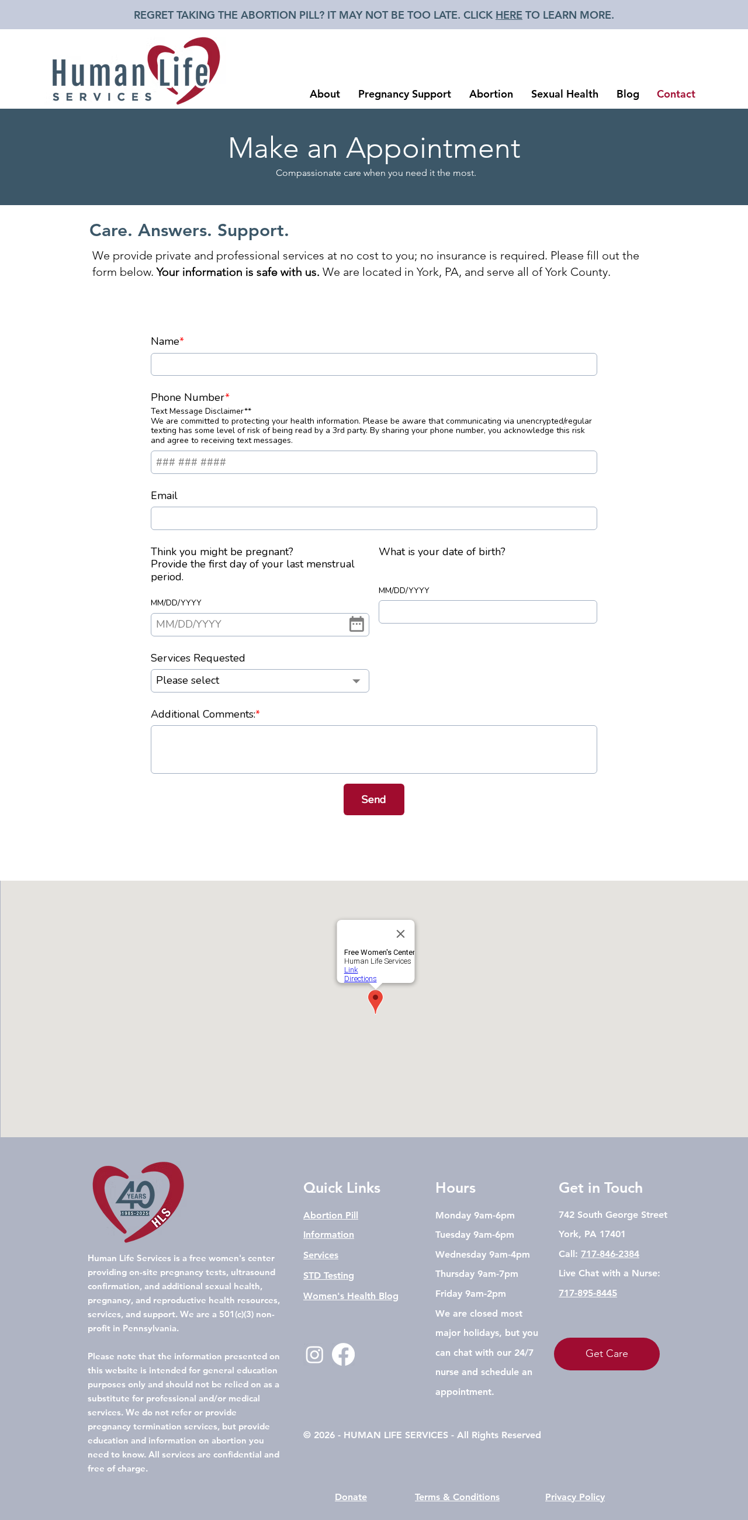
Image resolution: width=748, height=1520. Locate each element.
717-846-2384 (610, 1253)
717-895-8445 (588, 1293)
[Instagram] (314, 1354)
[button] (324, 94)
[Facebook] (343, 1354)
